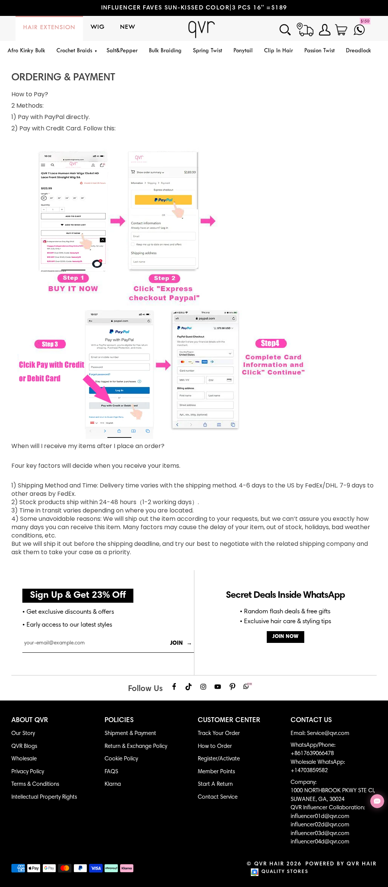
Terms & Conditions (35, 784)
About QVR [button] (29, 720)
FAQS (111, 772)
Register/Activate (219, 759)
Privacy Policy (27, 772)
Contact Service (218, 797)
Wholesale (24, 759)
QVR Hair (269, 864)
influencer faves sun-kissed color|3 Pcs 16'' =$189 (194, 8)
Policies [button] (119, 720)
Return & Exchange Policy (136, 746)
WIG (98, 27)
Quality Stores (284, 872)
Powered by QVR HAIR (341, 864)
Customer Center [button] (229, 720)
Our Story (23, 734)
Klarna (113, 784)
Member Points (216, 772)
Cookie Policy (121, 759)
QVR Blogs (24, 746)
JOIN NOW (285, 636)
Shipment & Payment (130, 734)
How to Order (215, 746)
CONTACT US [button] (311, 720)
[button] (76, 51)
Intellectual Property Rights (44, 797)
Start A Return (215, 784)
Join (181, 643)
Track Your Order (219, 734)
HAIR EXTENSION (49, 27)
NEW (127, 27)
